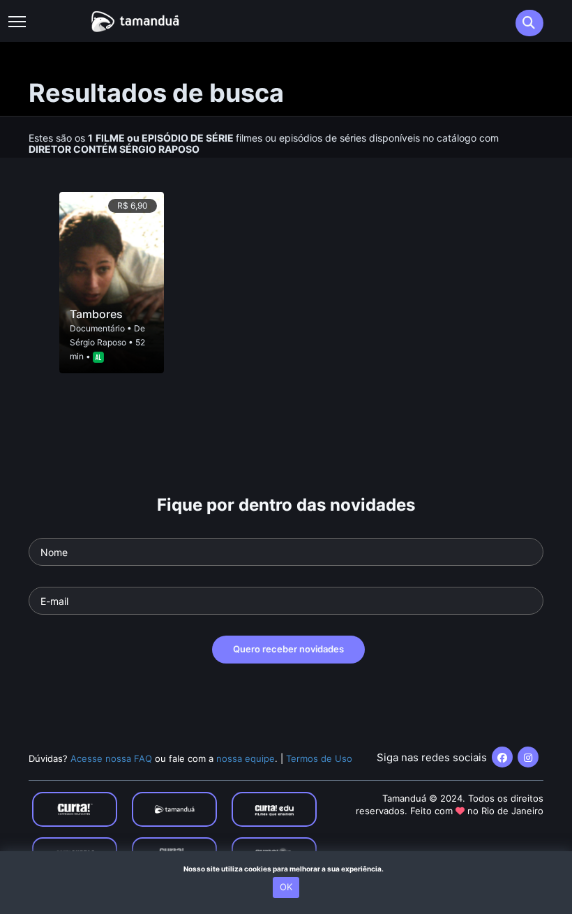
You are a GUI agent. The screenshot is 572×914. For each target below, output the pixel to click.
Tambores (96, 314)
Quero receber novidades (288, 648)
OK (286, 886)
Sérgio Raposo (98, 342)
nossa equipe (245, 758)
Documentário (97, 328)
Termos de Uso (319, 758)
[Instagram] (528, 757)
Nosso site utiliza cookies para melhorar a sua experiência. (286, 868)
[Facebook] (502, 757)
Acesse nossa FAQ (111, 758)
